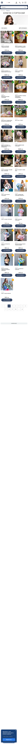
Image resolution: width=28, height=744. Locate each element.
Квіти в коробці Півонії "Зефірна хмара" (20, 243)
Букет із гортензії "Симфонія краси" (5, 46)
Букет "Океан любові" (6, 293)
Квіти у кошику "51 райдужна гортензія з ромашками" (6, 145)
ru (9, 2)
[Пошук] (25, 7)
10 (15, 309)
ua (7, 2)
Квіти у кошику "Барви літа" (20, 169)
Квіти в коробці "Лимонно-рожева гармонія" (5, 269)
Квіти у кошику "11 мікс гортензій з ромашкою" (20, 46)
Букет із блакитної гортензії (19, 268)
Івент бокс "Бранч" (19, 120)
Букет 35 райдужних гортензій (19, 144)
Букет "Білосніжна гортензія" (5, 194)
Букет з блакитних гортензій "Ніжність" (19, 194)
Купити (7, 52)
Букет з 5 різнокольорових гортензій (5, 96)
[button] (12, 24)
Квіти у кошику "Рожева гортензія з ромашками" (20, 96)
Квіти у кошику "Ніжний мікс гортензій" (6, 169)
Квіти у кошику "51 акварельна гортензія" (6, 70)
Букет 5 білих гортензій (6, 219)
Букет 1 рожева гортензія (18, 219)
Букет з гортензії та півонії (5, 243)
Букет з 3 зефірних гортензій (19, 70)
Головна (3, 10)
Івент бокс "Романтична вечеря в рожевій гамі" (6, 120)
